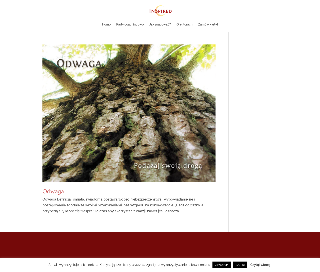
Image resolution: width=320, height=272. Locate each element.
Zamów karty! (208, 24)
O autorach (184, 24)
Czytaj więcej (260, 265)
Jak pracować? (160, 24)
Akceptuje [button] (222, 265)
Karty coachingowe (130, 24)
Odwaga (53, 191)
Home (106, 24)
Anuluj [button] (240, 265)
